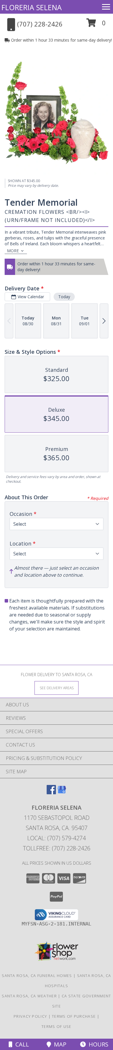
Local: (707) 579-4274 (56, 838)
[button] (96, 24)
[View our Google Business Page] (61, 792)
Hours (97, 1044)
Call (20, 1044)
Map (58, 1044)
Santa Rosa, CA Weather (29, 996)
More (13, 250)
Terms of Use (56, 1026)
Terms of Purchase (74, 1016)
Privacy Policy (30, 1016)
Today (64, 296)
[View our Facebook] (51, 792)
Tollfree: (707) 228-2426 (56, 848)
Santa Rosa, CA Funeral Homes (37, 975)
